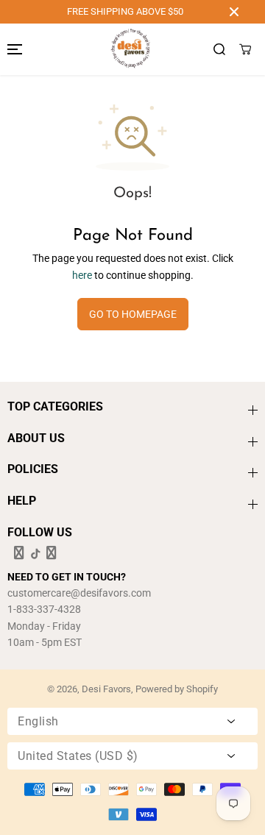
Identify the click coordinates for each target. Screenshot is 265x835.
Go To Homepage (133, 314)
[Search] (219, 49)
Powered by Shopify (176, 688)
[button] (12, 49)
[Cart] (245, 49)
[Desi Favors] (130, 49)
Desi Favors (106, 688)
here (82, 275)
